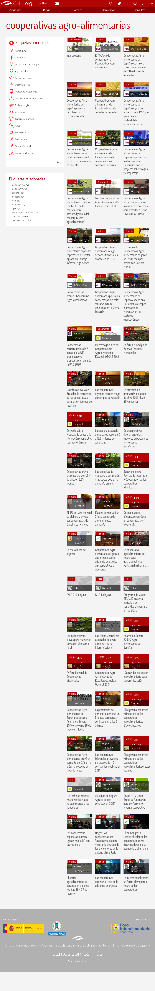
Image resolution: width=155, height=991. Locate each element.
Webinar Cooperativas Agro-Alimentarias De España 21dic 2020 (107, 202)
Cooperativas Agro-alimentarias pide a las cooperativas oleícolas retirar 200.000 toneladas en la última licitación (107, 301)
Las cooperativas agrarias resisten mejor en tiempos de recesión (107, 393)
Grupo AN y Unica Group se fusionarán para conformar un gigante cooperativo (135, 801)
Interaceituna (74, 55)
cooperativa (20, 189)
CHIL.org (22, 3)
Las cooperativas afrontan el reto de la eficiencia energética (106, 881)
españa (18, 193)
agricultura (20, 51)
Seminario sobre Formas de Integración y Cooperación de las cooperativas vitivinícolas (136, 479)
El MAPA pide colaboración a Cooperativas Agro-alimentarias (106, 61)
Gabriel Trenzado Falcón (79, 588)
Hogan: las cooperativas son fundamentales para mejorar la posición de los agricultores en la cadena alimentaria (107, 842)
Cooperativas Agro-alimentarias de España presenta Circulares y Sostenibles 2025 (77, 108)
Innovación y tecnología (27, 64)
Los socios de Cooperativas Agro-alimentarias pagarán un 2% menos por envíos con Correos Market (135, 257)
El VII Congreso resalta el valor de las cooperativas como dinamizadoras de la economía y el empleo (136, 840)
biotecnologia (22, 105)
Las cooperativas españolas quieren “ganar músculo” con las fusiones (78, 838)
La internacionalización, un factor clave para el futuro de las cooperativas (136, 883)
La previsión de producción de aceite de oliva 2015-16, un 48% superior (135, 395)
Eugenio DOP (107, 378)
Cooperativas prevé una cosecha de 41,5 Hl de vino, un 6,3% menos (79, 477)
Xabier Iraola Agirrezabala (79, 538)
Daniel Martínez (107, 866)
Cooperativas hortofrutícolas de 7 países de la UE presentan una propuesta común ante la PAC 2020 (79, 354)
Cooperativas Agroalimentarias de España (107, 338)
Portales (77, 10)
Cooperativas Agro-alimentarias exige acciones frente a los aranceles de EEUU (106, 253)
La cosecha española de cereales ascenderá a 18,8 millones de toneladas (107, 436)
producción (20, 216)
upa (16, 208)
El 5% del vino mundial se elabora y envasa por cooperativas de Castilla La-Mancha (79, 518)
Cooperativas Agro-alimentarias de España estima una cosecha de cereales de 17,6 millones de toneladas (135, 65)
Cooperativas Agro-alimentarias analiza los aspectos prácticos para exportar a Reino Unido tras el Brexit (136, 206)
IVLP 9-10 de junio (76, 595)
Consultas (139, 10)
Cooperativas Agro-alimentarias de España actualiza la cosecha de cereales (106, 106)
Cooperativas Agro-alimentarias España (79, 424)
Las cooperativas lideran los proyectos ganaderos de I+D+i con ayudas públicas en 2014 (107, 762)
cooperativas (20, 185)
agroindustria (21, 71)
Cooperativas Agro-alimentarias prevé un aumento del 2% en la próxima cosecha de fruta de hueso (79, 762)
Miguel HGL (107, 538)
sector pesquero (23, 78)
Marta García (79, 743)
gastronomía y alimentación (29, 98)
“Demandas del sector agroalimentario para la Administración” (136, 676)
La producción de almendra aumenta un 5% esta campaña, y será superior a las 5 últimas (107, 717)
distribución (21, 139)
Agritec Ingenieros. (79, 333)
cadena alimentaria (24, 119)
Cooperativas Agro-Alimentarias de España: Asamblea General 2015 (106, 678)
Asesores (78, 49)
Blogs (46, 10)
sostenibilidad (22, 132)
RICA (104, 49)
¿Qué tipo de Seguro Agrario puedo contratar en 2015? (106, 799)
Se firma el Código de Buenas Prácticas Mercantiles (135, 349)
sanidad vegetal (23, 146)
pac (16, 201)
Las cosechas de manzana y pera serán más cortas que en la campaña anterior (107, 477)
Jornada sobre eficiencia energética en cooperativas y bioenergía (135, 518)
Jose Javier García (79, 460)
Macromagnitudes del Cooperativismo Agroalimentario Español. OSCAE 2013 (107, 350)
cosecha (18, 197)
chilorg (133, 333)
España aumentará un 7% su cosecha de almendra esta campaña (107, 518)
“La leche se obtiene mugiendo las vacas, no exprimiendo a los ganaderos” (78, 801)
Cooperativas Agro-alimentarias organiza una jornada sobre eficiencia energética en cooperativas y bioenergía (107, 559)
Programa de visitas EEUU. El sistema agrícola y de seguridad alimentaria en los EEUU (135, 602)
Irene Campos (107, 460)
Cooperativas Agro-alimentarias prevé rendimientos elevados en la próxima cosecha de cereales (79, 157)
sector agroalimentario (25, 212)
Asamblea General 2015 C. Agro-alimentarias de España (134, 641)
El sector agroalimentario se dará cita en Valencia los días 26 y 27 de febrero (78, 885)
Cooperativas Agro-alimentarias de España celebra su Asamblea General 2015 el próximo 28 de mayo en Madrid (79, 719)
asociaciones (21, 112)
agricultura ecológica (25, 153)
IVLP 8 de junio (103, 595)
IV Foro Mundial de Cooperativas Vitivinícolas (77, 676)
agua (17, 126)
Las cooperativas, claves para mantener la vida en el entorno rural (79, 641)
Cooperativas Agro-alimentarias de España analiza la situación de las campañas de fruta (106, 157)
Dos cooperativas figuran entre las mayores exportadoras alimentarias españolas (136, 438)
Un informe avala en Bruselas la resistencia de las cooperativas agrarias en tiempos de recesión (79, 397)
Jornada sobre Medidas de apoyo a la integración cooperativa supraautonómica (79, 436)
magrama (18, 204)
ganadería (20, 57)
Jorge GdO (79, 666)
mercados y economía (26, 92)
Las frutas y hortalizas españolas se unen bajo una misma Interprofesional (107, 641)
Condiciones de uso (77, 961)
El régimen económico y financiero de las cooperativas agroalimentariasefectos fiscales (137, 762)
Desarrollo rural (23, 85)
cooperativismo (21, 220)
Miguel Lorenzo (135, 419)
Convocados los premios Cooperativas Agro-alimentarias (79, 296)
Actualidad (15, 10)
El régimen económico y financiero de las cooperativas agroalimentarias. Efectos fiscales (136, 717)
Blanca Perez (107, 501)
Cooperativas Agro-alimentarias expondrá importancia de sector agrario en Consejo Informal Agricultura (79, 255)
